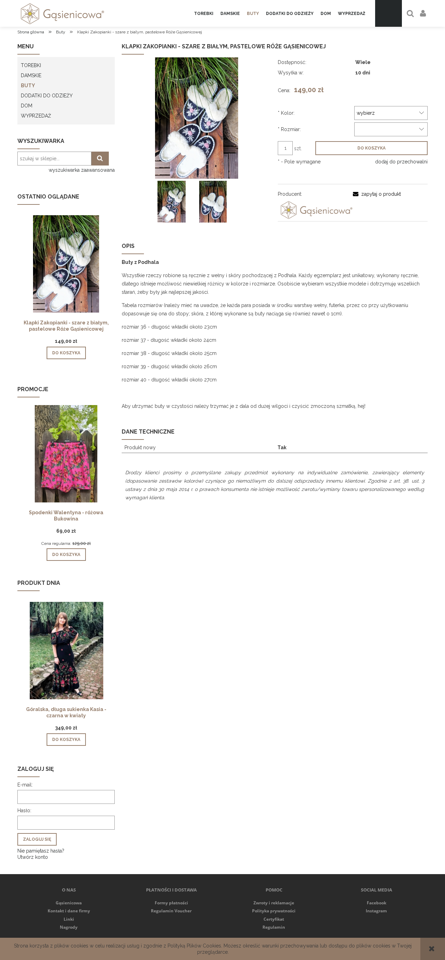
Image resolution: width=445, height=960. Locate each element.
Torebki (31, 65)
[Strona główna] (61, 13)
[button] (377, 194)
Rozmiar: (289, 129)
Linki (69, 919)
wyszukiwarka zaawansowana (82, 170)
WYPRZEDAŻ (36, 116)
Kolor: (286, 113)
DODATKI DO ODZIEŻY (47, 95)
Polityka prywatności (274, 911)
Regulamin (273, 927)
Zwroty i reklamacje (273, 903)
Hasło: (24, 810)
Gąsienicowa (69, 903)
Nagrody (69, 927)
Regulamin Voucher (171, 911)
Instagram (376, 911)
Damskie (31, 75)
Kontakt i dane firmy (69, 911)
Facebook (376, 903)
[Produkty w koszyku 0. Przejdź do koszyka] (388, 13)
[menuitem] (203, 13)
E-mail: (25, 785)
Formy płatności (171, 903)
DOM (26, 105)
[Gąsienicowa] (315, 209)
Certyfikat (274, 919)
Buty (28, 85)
